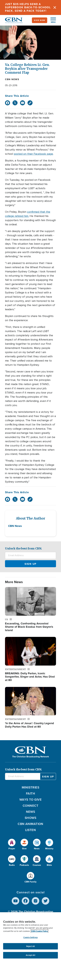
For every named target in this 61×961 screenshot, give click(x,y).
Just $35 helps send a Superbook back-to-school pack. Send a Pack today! (28, 7)
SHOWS (30, 817)
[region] (30, 936)
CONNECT (30, 805)
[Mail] (22, 102)
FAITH (30, 793)
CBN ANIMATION (30, 824)
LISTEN (30, 830)
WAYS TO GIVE (30, 799)
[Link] (30, 102)
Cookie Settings (30, 937)
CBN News (12, 79)
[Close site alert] (54, 7)
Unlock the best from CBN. (23, 548)
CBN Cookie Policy (39, 931)
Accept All (30, 955)
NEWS (30, 811)
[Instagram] (35, 901)
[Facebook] (7, 102)
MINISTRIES (30, 787)
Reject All (30, 946)
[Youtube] (15, 901)
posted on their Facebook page (33, 154)
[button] (51, 20)
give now (39, 20)
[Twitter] (15, 102)
